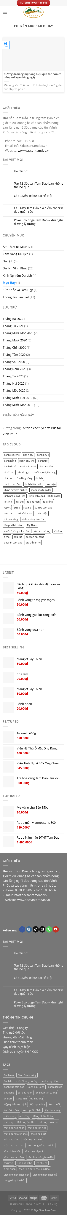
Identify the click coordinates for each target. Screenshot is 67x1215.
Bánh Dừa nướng (26, 1075)
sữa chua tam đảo (14, 1157)
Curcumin (21, 1098)
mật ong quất (38, 1133)
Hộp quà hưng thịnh (15, 1104)
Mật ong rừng (11, 1139)
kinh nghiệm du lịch (14, 495)
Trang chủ (17, 1204)
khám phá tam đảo (41, 490)
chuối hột (9, 472)
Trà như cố (41, 1163)
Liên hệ (52, 1204)
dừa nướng (36, 1098)
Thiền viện (41, 513)
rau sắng (48, 501)
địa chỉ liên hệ (33, 542)
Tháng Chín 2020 (14, 347)
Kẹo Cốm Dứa (11, 1110)
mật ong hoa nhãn (14, 1127)
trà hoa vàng (11, 519)
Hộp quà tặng (37, 1104)
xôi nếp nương (42, 531)
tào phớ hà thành (13, 525)
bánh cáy (28, 454)
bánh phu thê (26, 460)
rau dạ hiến (33, 501)
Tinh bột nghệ (24, 1163)
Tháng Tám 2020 (14, 355)
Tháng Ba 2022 (13, 319)
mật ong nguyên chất (16, 1133)
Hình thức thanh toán (18, 1042)
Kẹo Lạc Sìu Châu (32, 1110)
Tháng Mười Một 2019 (18, 405)
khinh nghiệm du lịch (15, 490)
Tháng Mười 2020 (15, 340)
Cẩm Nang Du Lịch (15, 254)
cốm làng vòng (24, 478)
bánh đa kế (10, 466)
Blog (28, 1204)
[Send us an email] (42, 929)
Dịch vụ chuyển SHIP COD (21, 1052)
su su (17, 507)
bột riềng (9, 1092)
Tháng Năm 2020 (14, 369)
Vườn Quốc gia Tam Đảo (17, 531)
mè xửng (24, 1116)
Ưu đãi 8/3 (21, 171)
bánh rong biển (49, 1081)
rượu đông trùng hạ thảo (40, 1145)
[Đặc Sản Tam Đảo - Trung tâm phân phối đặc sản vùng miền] (33, 12)
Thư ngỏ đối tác (14, 1032)
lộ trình (8, 501)
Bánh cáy (9, 1075)
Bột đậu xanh (24, 1092)
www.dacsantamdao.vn (34, 150)
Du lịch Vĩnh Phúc (15, 268)
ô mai (7, 536)
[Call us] (49, 929)
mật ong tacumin (32, 1139)
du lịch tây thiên (33, 484)
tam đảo (8, 513)
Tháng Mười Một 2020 (18, 333)
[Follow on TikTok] (36, 929)
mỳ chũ (19, 501)
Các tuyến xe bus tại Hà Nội (33, 195)
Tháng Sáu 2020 (14, 362)
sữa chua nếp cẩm (35, 1151)
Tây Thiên (32, 525)
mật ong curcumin (48, 1122)
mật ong (8, 1122)
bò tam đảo (46, 466)
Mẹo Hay (9, 283)
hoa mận (51, 484)
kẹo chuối (54, 1104)
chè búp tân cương (46, 1092)
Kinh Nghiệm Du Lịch (17, 275)
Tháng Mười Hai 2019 (17, 398)
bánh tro (43, 460)
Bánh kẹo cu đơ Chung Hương (20, 1081)
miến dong (10, 1116)
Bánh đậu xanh (28, 466)
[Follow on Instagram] (29, 929)
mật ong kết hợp (37, 1127)
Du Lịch (8, 261)
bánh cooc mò (12, 454)
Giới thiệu (40, 1204)
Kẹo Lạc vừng (52, 1110)
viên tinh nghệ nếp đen (16, 1174)
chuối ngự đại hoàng (44, 472)
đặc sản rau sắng (35, 536)
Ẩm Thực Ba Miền (15, 247)
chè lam (8, 1098)
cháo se (8, 478)
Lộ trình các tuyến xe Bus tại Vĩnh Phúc (32, 431)
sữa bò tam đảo (43, 507)
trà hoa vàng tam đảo (33, 519)
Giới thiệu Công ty (15, 1028)
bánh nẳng (10, 460)
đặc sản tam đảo (13, 542)
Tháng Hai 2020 (13, 383)
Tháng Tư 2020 (13, 376)
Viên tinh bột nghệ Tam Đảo (34, 1169)
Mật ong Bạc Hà (25, 1122)
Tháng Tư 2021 (13, 326)
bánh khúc (43, 454)
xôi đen (58, 531)
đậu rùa (18, 536)
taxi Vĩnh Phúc (25, 513)
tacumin (8, 1163)
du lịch (39, 478)
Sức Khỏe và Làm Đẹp (18, 290)
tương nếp (10, 1169)
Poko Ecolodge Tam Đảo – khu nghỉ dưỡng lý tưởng (38, 222)
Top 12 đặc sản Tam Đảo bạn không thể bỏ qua (38, 185)
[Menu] (5, 12)
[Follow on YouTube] (56, 929)
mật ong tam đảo (13, 1145)
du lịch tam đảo (12, 484)
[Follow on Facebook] (22, 929)
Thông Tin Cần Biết (16, 297)
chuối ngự (23, 472)
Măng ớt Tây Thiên (43, 1116)
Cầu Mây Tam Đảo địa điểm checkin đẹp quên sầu (38, 209)
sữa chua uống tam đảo (40, 1157)
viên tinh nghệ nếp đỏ (45, 1174)
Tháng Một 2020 (14, 391)
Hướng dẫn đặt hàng (17, 1037)
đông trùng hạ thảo (14, 1180)
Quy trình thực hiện (16, 1047)
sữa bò (27, 507)
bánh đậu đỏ (55, 1086)
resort (7, 507)
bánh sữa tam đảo (14, 1086)
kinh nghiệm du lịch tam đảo (44, 495)
